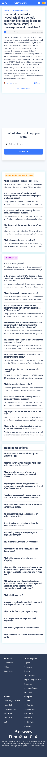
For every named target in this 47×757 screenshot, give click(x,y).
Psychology (28, 684)
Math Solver (8, 718)
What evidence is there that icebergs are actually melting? (21, 454)
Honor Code (8, 705)
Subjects (6, 10)
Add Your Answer (23, 88)
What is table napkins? (13, 595)
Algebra (27, 663)
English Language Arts (32, 680)
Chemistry (28, 667)
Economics (28, 692)
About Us (27, 701)
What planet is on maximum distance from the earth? (23, 635)
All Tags (6, 667)
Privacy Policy (29, 713)
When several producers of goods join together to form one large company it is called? (21, 474)
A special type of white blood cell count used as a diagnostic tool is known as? (23, 603)
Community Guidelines (12, 701)
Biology (27, 671)
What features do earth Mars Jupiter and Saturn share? (21, 550)
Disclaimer (28, 718)
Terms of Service (30, 709)
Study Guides (8, 713)
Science (13, 10)
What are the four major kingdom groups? (21, 611)
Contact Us (28, 705)
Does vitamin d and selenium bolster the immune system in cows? (21, 524)
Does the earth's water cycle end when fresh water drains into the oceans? (22, 464)
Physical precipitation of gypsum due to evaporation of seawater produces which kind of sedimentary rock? (23, 486)
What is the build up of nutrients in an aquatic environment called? (23, 505)
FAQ (5, 722)
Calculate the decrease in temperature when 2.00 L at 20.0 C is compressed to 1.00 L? (22, 496)
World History (29, 675)
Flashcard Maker (10, 709)
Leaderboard (8, 663)
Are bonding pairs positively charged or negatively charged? (21, 533)
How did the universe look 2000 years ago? (22, 542)
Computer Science (31, 688)
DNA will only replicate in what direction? (21, 627)
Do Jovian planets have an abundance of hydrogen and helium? (21, 515)
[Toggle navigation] (3, 3)
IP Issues (27, 726)
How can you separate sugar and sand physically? (20, 619)
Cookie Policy (29, 722)
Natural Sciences (22, 10)
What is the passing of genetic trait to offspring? (20, 559)
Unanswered (8, 671)
